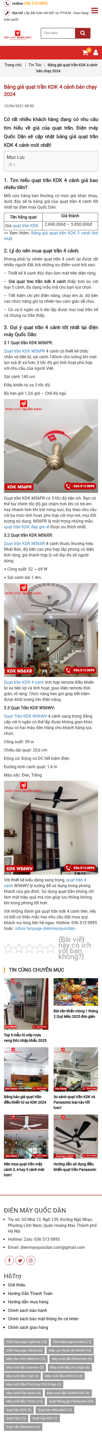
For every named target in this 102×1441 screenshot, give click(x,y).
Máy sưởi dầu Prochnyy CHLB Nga (33, 1384)
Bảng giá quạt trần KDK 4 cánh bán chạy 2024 (50, 90)
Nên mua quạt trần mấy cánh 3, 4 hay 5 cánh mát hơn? (24, 1169)
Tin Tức (35, 65)
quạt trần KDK (25, 225)
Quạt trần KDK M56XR (24, 543)
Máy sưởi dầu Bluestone (72, 1359)
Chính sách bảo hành (27, 1310)
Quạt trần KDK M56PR (24, 351)
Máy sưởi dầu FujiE (22, 1376)
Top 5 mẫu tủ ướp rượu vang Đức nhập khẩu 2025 (25, 1038)
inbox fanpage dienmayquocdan (45, 928)
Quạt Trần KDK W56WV (25, 716)
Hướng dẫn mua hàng (28, 1301)
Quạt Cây (16, 1418)
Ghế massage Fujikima (26, 1342)
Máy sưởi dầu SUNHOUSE (68, 1393)
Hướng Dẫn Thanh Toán (30, 1293)
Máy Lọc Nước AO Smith (70, 1350)
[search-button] (82, 33)
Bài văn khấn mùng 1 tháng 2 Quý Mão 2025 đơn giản (76, 1014)
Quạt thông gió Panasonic (71, 1401)
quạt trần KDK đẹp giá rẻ (26, 526)
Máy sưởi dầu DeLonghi (70, 1367)
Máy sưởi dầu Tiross (24, 1401)
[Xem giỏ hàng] (85, 54)
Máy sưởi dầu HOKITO (64, 1376)
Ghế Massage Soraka (72, 1342)
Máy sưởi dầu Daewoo (25, 1367)
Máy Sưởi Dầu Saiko (23, 1393)
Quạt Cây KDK (45, 1418)
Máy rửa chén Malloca (26, 1359)
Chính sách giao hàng (28, 1327)
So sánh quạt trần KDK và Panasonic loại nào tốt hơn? (74, 1102)
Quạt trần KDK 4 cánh (24, 682)
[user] (95, 54)
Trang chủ (13, 65)
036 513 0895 (35, 3)
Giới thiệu (16, 1284)
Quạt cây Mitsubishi (23, 1427)
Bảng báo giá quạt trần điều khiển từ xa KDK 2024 (25, 1099)
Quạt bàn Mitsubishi (55, 1410)
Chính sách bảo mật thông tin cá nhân (43, 1318)
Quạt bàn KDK (19, 1410)
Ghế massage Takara (24, 1350)
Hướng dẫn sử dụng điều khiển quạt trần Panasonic (75, 1167)
